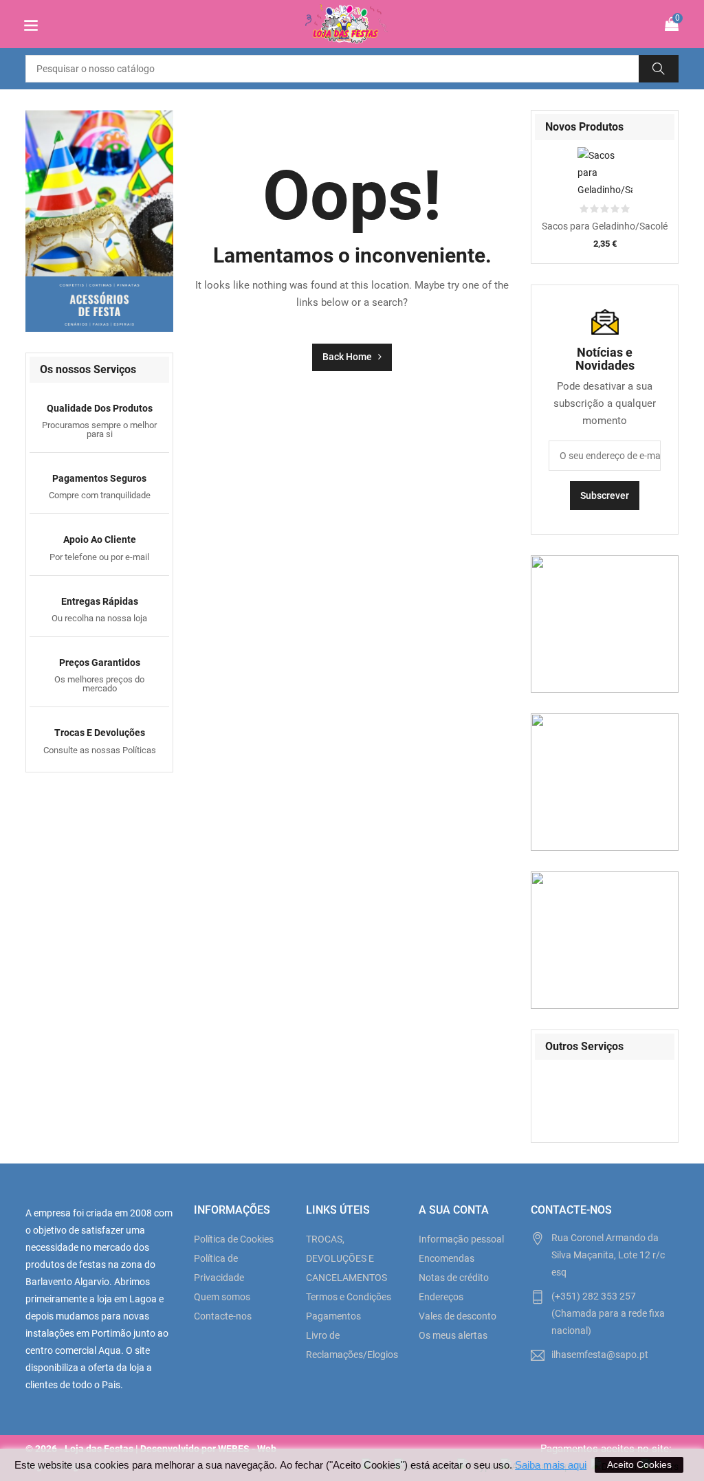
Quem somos (222, 1296)
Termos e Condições (348, 1296)
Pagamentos (333, 1316)
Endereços (441, 1296)
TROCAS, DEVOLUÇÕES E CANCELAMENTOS (346, 1258)
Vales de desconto (457, 1316)
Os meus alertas (453, 1335)
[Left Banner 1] (99, 221)
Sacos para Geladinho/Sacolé (605, 226)
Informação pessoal (461, 1239)
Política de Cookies (234, 1239)
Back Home (350, 356)
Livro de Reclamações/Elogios (351, 1345)
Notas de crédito (454, 1277)
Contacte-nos (223, 1316)
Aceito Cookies (639, 1464)
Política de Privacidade (219, 1268)
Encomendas (446, 1258)
